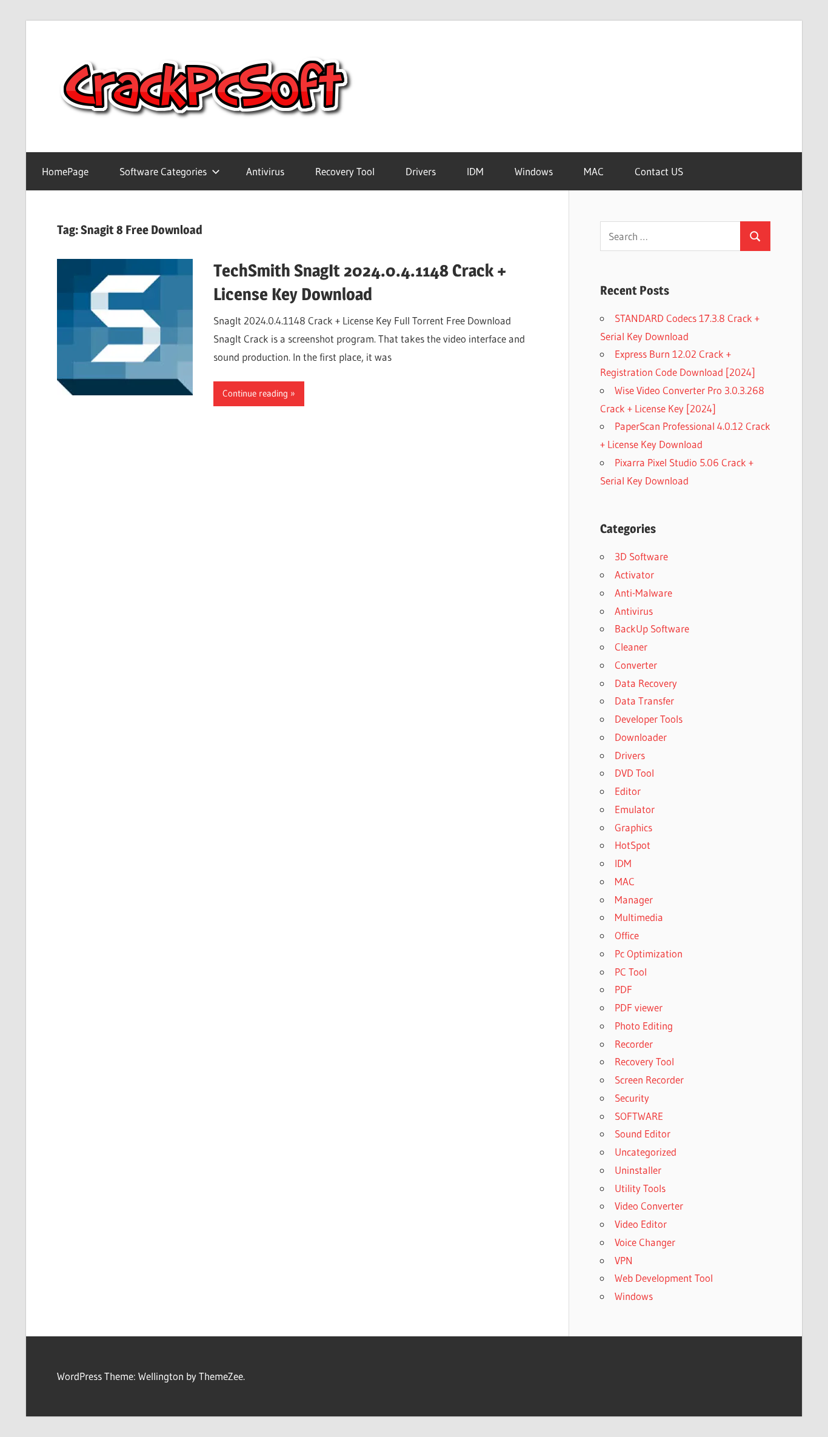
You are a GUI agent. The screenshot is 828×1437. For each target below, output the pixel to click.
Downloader (641, 737)
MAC (594, 171)
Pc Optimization (649, 953)
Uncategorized (645, 1151)
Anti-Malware (643, 592)
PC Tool (631, 971)
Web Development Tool (664, 1277)
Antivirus (265, 171)
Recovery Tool (345, 171)
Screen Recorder (649, 1079)
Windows (534, 171)
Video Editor (641, 1224)
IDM (475, 171)
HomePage (65, 171)
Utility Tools (640, 1188)
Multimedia (639, 917)
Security (632, 1097)
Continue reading (255, 393)
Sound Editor (642, 1133)
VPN (624, 1260)
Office (627, 935)
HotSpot (632, 845)
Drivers (421, 171)
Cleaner (631, 646)
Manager (634, 899)
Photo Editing (644, 1025)
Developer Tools (649, 718)
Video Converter (649, 1205)
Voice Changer (645, 1242)
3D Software (641, 556)
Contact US (659, 171)
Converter (636, 664)
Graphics (633, 827)
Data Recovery (646, 683)
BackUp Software (652, 628)
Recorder (634, 1043)
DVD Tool (634, 772)
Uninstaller (638, 1170)
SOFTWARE (639, 1116)
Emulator (635, 809)
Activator (634, 574)
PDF (623, 989)
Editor (628, 791)
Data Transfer (644, 700)
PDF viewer (639, 1007)
